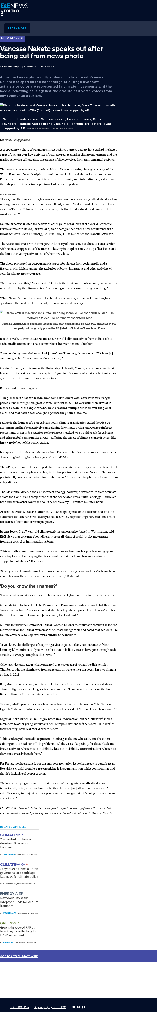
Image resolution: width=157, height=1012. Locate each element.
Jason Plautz (9, 913)
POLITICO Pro (19, 1007)
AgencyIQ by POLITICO (50, 1007)
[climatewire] (13, 835)
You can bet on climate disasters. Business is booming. (15, 843)
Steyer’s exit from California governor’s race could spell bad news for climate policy (19, 873)
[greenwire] (11, 923)
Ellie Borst (9, 942)
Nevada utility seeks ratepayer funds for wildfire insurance (19, 902)
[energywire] (12, 893)
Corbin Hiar (9, 854)
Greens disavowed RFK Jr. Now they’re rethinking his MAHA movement (18, 931)
